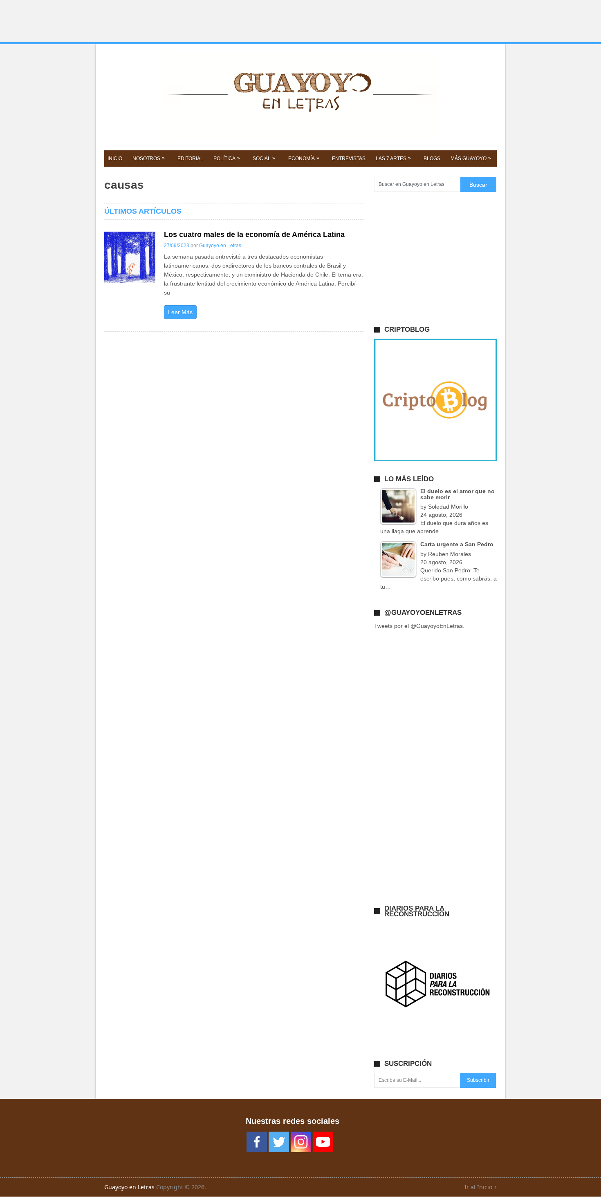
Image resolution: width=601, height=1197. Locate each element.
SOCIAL (264, 158)
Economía (303, 158)
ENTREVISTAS (349, 158)
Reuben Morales (449, 554)
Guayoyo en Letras (220, 245)
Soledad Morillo (448, 506)
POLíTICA (226, 158)
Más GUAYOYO (471, 158)
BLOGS (432, 158)
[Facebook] (257, 1142)
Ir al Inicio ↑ (480, 1187)
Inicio (115, 158)
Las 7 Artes (393, 158)
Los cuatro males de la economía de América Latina (254, 234)
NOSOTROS (148, 158)
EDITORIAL (190, 158)
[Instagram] (301, 1142)
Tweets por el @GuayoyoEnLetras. (419, 626)
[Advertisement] (300, 21)
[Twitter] (279, 1142)
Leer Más (180, 312)
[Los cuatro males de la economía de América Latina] (129, 257)
